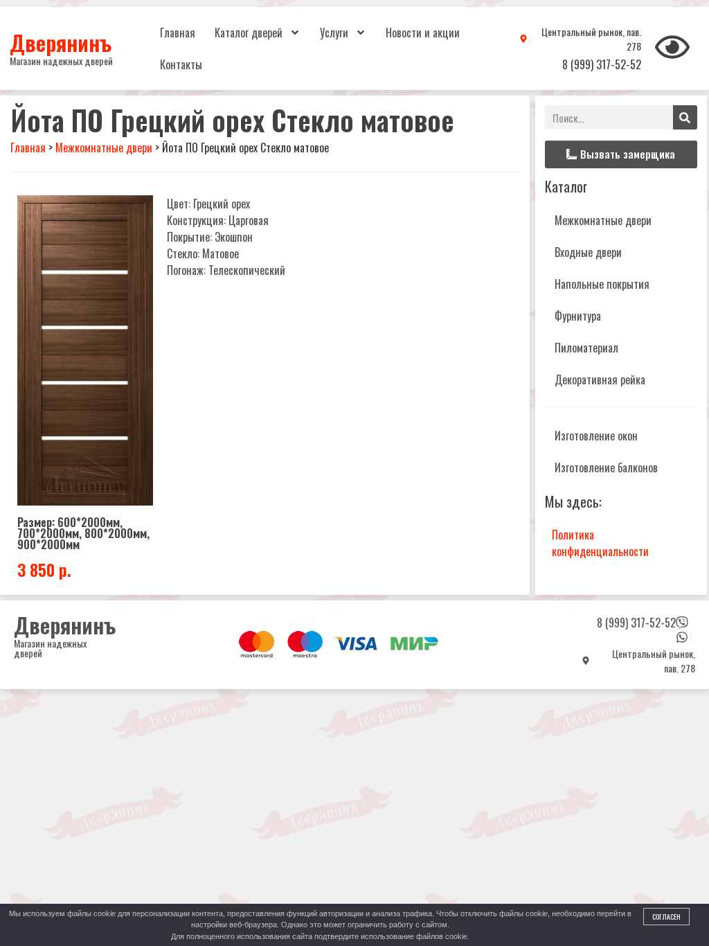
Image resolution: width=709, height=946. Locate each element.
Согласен (666, 916)
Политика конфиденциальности (600, 543)
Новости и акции (423, 32)
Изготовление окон (596, 435)
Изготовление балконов (606, 467)
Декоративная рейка (600, 379)
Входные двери (588, 252)
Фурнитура (578, 315)
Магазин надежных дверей (61, 60)
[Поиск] (685, 117)
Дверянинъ (60, 42)
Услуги (334, 32)
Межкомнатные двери (603, 220)
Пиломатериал (586, 347)
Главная (177, 32)
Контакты (181, 64)
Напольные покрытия (602, 284)
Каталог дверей (248, 32)
